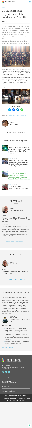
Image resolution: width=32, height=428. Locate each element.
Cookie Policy (21, 400)
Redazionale (11, 171)
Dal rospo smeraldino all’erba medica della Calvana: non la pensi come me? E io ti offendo (16, 220)
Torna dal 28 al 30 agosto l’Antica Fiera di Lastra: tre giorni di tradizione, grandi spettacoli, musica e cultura (18, 163)
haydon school (11, 115)
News (3, 7)
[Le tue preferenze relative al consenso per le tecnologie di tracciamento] (29, 425)
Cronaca (10, 145)
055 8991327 (8, 381)
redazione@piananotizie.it (12, 382)
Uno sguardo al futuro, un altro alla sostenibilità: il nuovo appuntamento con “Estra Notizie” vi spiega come (19, 176)
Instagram (9, 372)
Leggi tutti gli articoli (15, 279)
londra (17, 115)
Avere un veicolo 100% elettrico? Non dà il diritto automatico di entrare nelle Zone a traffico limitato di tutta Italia (16, 330)
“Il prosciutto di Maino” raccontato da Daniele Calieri (18, 187)
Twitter (6, 372)
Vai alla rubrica (7, 347)
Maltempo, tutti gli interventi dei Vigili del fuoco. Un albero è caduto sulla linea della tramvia (19, 150)
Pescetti (22, 115)
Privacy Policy (11, 400)
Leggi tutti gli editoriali (15, 242)
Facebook (3, 372)
